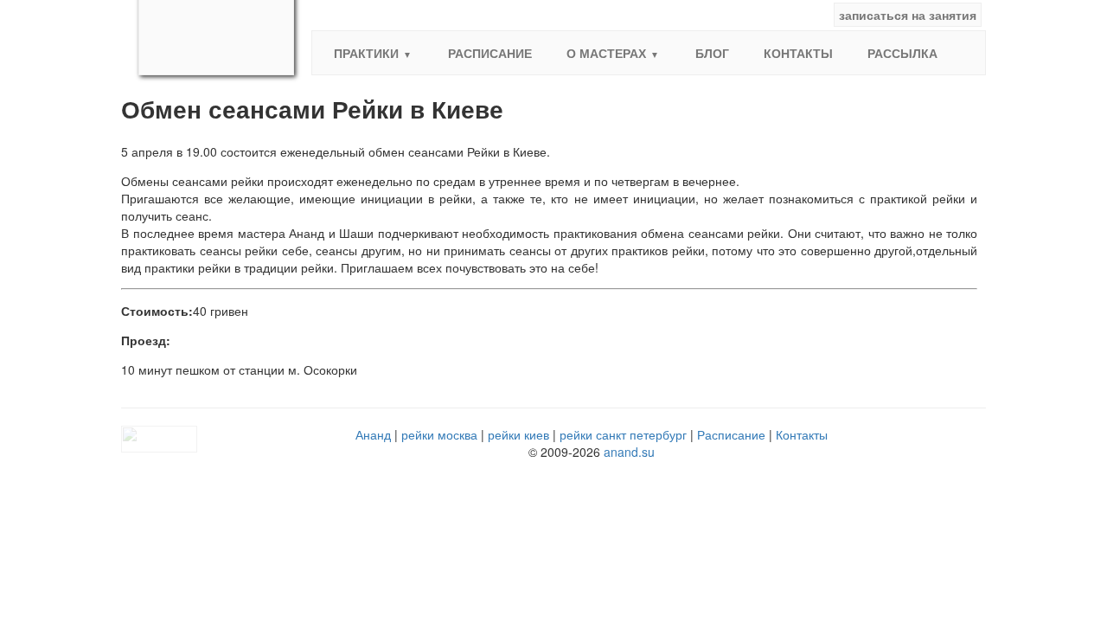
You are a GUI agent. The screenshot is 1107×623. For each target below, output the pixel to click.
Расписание (490, 52)
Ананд (373, 434)
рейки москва (439, 434)
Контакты (798, 52)
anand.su (629, 451)
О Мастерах (606, 52)
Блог (712, 52)
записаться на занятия (907, 14)
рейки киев (518, 434)
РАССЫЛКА (902, 52)
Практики (366, 52)
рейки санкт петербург (623, 434)
